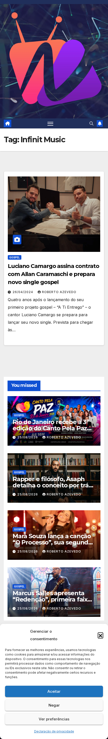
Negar (54, 705)
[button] (100, 635)
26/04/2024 (23, 292)
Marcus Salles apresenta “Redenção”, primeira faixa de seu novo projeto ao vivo (53, 599)
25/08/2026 (28, 437)
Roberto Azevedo (59, 292)
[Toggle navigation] (50, 123)
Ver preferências (54, 719)
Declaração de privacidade (54, 731)
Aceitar (54, 691)
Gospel (14, 257)
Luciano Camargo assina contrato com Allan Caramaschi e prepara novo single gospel (53, 274)
